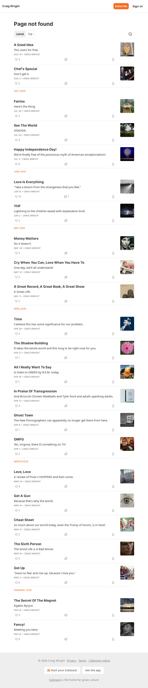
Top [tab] (30, 34)
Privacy (71, 660)
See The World (25, 125)
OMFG (19, 439)
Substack (55, 680)
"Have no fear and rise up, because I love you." (45, 573)
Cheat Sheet (24, 520)
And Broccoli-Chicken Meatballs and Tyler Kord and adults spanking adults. (63, 396)
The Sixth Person (27, 544)
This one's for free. (26, 50)
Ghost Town (23, 415)
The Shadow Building (31, 343)
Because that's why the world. (33, 501)
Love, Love (22, 472)
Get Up (19, 568)
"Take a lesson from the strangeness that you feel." (47, 187)
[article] (74, 52)
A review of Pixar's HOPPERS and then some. (43, 477)
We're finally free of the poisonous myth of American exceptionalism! (60, 154)
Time (18, 319)
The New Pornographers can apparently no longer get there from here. (61, 420)
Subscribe (121, 6)
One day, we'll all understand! (33, 267)
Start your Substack (64, 670)
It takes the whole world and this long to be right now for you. (55, 348)
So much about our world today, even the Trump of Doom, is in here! (59, 525)
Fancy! (19, 624)
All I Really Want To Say (32, 367)
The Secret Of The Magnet (35, 600)
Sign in (138, 6)
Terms (82, 660)
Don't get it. (21, 74)
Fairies (19, 101)
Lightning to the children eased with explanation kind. (49, 211)
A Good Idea (23, 45)
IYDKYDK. (20, 130)
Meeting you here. (26, 629)
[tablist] (24, 34)
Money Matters (26, 238)
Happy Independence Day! (35, 149)
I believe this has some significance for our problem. (48, 324)
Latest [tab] (20, 34)
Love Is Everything (29, 182)
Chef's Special (25, 69)
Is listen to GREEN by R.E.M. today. (36, 372)
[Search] (130, 34)
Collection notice (99, 660)
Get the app (93, 670)
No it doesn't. (22, 243)
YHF (17, 206)
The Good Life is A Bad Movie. (34, 549)
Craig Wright (32, 54)
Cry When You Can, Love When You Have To (49, 262)
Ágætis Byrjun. (24, 605)
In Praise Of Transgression (35, 391)
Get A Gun (22, 496)
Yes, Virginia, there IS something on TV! (40, 444)
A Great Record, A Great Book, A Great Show (49, 287)
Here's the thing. (25, 106)
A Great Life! (22, 292)
